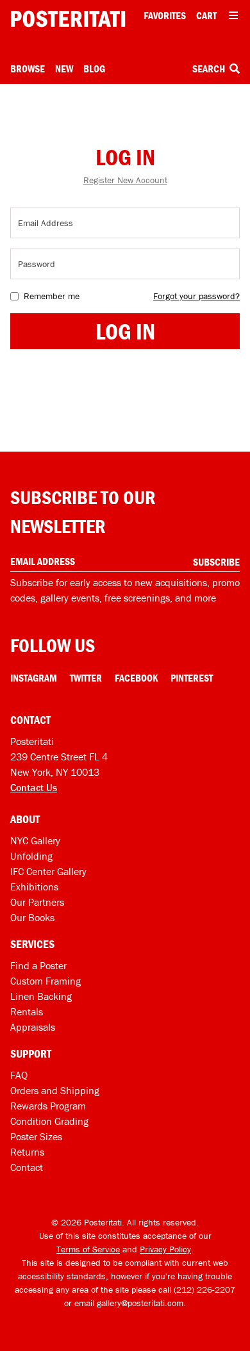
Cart (206, 15)
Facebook (136, 677)
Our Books (32, 917)
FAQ (19, 1075)
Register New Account (125, 180)
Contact (26, 1167)
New (64, 68)
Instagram (33, 677)
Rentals (26, 1011)
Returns (27, 1151)
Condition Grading (49, 1121)
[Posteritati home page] (68, 19)
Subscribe (216, 561)
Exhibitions (34, 886)
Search (209, 68)
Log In (125, 331)
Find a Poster (38, 965)
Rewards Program (48, 1105)
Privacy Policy (165, 1249)
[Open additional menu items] (233, 15)
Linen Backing (41, 996)
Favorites (165, 15)
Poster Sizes (36, 1136)
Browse (27, 68)
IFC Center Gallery (48, 871)
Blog (94, 68)
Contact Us (33, 787)
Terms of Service (88, 1249)
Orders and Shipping (54, 1090)
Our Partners (37, 902)
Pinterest (192, 677)
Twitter (86, 677)
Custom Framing (45, 980)
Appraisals (32, 1026)
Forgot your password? (196, 296)
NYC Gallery (35, 840)
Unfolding (31, 855)
